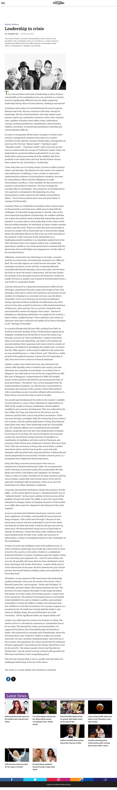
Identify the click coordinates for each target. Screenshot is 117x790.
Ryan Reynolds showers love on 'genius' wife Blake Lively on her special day (71, 719)
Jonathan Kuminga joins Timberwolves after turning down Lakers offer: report (99, 743)
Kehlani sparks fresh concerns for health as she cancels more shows (17, 719)
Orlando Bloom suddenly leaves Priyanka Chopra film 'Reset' (44, 766)
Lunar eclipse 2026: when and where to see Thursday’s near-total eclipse (100, 719)
